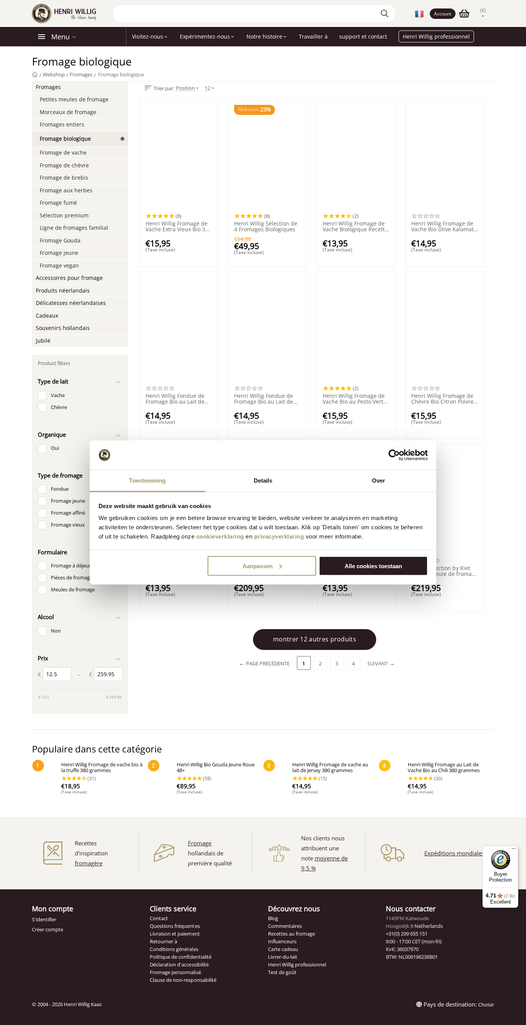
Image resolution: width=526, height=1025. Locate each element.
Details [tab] (263, 480)
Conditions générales (174, 949)
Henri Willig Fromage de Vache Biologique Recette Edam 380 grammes (355, 226)
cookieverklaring (220, 536)
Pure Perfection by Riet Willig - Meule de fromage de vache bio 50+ (444, 571)
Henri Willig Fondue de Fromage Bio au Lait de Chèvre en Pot (263, 399)
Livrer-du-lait (282, 956)
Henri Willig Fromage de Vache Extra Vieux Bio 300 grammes (178, 226)
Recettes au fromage (291, 933)
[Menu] (513, 850)
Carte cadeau (283, 949)
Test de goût (282, 972)
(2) (355, 216)
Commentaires (285, 925)
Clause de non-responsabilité (183, 979)
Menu (60, 36)
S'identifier (44, 919)
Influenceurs (282, 941)
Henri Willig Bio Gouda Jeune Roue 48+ (216, 768)
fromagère (88, 863)
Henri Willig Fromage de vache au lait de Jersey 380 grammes (330, 768)
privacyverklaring (279, 536)
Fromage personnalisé (175, 972)
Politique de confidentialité (180, 956)
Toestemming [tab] (147, 480)
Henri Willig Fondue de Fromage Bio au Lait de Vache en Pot (175, 399)
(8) (177, 216)
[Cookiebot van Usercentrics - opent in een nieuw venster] (394, 455)
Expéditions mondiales (454, 853)
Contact (159, 918)
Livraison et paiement (174, 933)
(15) (322, 778)
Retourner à (163, 941)
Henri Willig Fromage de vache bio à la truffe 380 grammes (101, 768)
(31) (91, 778)
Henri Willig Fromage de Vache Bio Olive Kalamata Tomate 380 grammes (444, 226)
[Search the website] (385, 13)
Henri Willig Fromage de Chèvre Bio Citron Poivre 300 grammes (442, 399)
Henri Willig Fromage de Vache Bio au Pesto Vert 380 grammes (354, 399)
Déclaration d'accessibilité (179, 964)
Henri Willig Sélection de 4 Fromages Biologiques (265, 226)
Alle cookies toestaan (373, 565)
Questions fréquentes (174, 925)
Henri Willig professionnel (297, 964)
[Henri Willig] (35, 74)
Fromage (199, 843)
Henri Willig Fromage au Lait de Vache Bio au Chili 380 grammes (444, 768)
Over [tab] (378, 480)
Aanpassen (258, 565)
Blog (273, 918)
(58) (206, 778)
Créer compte (47, 929)
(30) (437, 778)
